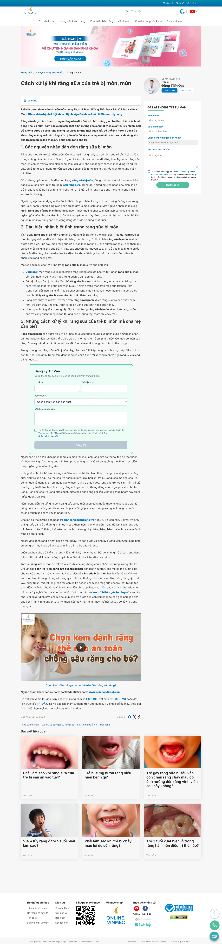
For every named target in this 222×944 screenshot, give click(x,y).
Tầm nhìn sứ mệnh (37, 908)
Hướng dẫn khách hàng (72, 21)
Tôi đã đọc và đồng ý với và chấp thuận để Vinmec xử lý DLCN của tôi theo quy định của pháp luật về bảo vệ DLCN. (173, 176)
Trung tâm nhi (74, 72)
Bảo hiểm (60, 918)
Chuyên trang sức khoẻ (148, 21)
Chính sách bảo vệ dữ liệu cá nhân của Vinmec (146, 942)
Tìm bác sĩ (168, 3)
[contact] (215, 925)
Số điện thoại (89, 382)
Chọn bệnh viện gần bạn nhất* (164, 137)
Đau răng (105, 724)
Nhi (95, 724)
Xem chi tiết (186, 90)
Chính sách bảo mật (48, 436)
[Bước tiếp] (143, 925)
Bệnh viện (40, 395)
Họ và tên (40, 382)
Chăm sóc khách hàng (186, 3)
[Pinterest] (139, 717)
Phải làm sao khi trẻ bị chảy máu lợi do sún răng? (108, 843)
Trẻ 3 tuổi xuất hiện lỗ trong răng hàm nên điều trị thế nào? (172, 843)
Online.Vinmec (175, 21)
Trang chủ (26, 72)
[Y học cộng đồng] (143, 919)
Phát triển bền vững (101, 21)
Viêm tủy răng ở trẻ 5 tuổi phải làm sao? (49, 843)
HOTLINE (91, 699)
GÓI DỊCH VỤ (118, 699)
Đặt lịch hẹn (61, 922)
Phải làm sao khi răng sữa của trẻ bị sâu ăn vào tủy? (48, 775)
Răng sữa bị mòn (30, 724)
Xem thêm (27, 795)
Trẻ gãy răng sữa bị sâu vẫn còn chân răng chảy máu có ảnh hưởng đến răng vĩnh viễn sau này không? (172, 779)
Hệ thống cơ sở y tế (37, 913)
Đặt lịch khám (169, 90)
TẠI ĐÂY (42, 703)
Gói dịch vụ (61, 913)
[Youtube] (136, 908)
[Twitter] (134, 717)
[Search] (127, 11)
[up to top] (215, 914)
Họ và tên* (153, 115)
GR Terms (186, 942)
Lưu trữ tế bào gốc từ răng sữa (57, 724)
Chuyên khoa (46, 21)
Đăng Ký (81, 445)
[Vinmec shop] (116, 916)
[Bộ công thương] (178, 908)
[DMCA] (179, 917)
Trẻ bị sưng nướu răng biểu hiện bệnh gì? (108, 775)
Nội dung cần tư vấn (44, 409)
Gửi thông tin (172, 185)
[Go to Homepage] (30, 11)
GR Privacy (174, 942)
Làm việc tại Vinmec (38, 922)
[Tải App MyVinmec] (86, 916)
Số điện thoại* (155, 126)
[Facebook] (129, 717)
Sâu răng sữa (84, 724)
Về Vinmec (124, 21)
